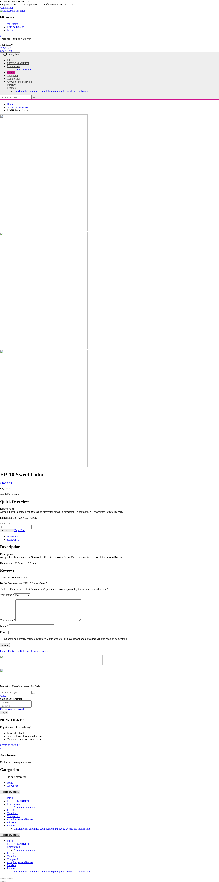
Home (10, 103)
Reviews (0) (13, 539)
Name (4, 626)
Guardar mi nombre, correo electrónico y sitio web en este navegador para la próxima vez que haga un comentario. (66, 638)
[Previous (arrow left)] (1, 881)
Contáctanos (6, 7)
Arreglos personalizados (20, 819)
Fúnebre (11, 822)
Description (13, 536)
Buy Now (19, 530)
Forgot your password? (12, 709)
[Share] (4, 878)
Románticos (13, 804)
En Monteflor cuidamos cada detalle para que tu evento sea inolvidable (52, 828)
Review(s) (6, 482)
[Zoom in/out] (11, 878)
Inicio (3, 650)
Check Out (6, 50)
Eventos (11, 825)
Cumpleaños (13, 816)
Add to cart (6, 530)
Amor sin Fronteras (17, 107)
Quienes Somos (39, 650)
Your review (7, 620)
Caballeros (12, 813)
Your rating (7, 594)
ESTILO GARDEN (18, 800)
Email (4, 632)
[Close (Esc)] (1, 878)
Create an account (9, 744)
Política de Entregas (18, 650)
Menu (10, 782)
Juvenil (11, 810)
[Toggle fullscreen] (8, 878)
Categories (12, 785)
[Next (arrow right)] (4, 881)
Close (3, 695)
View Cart (5, 47)
